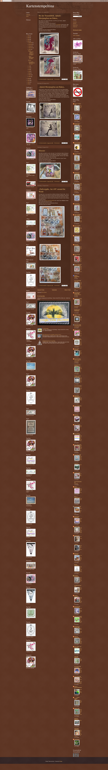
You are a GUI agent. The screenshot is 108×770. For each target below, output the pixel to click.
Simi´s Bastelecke (77, 444)
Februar (29, 74)
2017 (29, 41)
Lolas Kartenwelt (77, 676)
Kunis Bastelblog (77, 338)
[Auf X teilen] (64, 79)
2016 (29, 78)
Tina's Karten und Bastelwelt (77, 647)
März (29, 73)
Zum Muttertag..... (81, 702)
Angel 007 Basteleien (76, 657)
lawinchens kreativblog (76, 729)
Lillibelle (76, 544)
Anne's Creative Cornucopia (77, 226)
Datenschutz (75, 25)
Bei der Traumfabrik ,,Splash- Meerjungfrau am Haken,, (50, 16)
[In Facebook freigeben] (65, 79)
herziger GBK (81, 474)
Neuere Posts (40, 290)
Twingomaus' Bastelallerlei (77, 173)
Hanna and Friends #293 (81, 490)
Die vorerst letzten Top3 (81, 333)
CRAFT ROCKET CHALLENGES (77, 215)
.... (74, 311)
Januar (29, 76)
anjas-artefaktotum (78, 405)
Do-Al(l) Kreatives (77, 194)
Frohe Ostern (81, 499)
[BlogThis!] (63, 79)
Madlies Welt (76, 708)
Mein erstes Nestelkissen (81, 631)
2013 (29, 83)
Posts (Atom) (44, 292)
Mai (29, 69)
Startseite (54, 290)
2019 (29, 37)
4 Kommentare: (57, 181)
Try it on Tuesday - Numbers (81, 259)
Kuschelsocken (81, 588)
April (29, 71)
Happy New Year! (81, 691)
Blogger (61, 761)
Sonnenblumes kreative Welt (77, 293)
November (30, 44)
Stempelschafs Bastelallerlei (77, 607)
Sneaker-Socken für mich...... (81, 671)
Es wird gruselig (41, 296)
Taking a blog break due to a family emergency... (77, 360)
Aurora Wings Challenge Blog (77, 434)
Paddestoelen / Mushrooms (81, 380)
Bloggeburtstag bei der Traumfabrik (49, 340)
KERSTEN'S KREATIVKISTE (77, 396)
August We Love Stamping (81, 238)
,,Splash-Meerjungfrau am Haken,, (52, 87)
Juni (29, 67)
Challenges (28, 14)
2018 (29, 39)
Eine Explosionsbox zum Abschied (77, 326)
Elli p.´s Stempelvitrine (77, 497)
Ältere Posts (67, 290)
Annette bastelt (77, 472)
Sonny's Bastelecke (76, 596)
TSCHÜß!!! (76, 483)
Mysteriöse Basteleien (76, 554)
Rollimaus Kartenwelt (76, 415)
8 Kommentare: (57, 143)
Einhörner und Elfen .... (81, 520)
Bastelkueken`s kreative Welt (77, 124)
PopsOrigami (77, 739)
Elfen (81, 720)
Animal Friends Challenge (77, 365)
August (29, 49)
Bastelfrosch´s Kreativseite (77, 310)
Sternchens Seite (77, 454)
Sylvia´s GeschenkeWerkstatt (78, 687)
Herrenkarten (81, 389)
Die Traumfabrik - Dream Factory (77, 143)
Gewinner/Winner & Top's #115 (81, 198)
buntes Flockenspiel (81, 610)
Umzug (75, 277)
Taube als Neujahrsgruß (81, 579)
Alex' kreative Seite (78, 183)
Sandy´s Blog (77, 526)
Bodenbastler (77, 535)
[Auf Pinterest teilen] (67, 79)
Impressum (75, 26)
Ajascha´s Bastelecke (76, 719)
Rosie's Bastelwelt (77, 163)
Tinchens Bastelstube (76, 576)
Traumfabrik (58, 24)
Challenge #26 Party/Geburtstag (81, 530)
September (30, 47)
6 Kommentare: (57, 79)
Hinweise (74, 23)
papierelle (76, 113)
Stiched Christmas (81, 352)
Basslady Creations (78, 298)
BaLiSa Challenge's (76, 565)
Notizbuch (81, 426)
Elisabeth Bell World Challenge (81, 641)
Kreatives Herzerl (77, 506)
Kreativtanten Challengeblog (77, 204)
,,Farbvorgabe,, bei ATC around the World (31, 63)
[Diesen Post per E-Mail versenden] (62, 79)
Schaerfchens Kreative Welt (77, 627)
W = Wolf (80, 165)
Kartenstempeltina (40, 5)
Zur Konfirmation (81, 660)
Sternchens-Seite (77, 324)
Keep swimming (81, 135)
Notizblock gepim (81, 650)
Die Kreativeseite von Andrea (77, 667)
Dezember (30, 42)
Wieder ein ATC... (81, 106)
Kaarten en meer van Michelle (77, 376)
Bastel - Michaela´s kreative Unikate (78, 265)
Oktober (30, 46)
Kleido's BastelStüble (76, 276)
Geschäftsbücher (81, 248)
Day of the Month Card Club (77, 281)
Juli (29, 66)
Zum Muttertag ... (81, 418)
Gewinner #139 (81, 156)
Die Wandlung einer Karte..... (81, 458)
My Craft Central (77, 358)
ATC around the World (50, 200)
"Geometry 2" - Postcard (81, 229)
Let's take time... (77, 133)
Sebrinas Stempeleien (76, 637)
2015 (29, 80)
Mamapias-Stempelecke (76, 245)
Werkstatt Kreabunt (78, 616)
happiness (76, 463)
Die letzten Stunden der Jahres (77, 295)
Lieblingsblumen (81, 398)
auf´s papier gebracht (76, 349)
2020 (29, 35)
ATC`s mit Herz (77, 329)
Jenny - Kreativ (77, 424)
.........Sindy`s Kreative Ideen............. (77, 698)
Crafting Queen (77, 235)
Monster (42, 150)
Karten (27, 16)
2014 (29, 82)
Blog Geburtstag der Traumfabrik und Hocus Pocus (52, 334)
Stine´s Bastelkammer (77, 487)
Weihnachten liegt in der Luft (81, 128)
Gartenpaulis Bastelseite (76, 517)
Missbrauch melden (77, 30)
